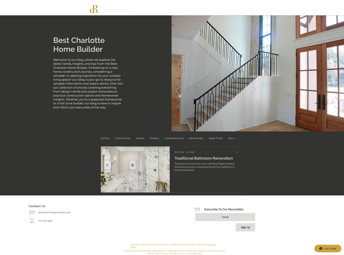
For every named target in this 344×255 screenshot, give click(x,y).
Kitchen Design (196, 138)
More (230, 138)
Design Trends (216, 138)
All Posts (105, 138)
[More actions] (237, 152)
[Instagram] (5, 235)
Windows (154, 138)
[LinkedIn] (5, 247)
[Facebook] (5, 229)
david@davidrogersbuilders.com (54, 212)
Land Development (173, 138)
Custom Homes (122, 138)
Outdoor (140, 138)
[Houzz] (5, 241)
